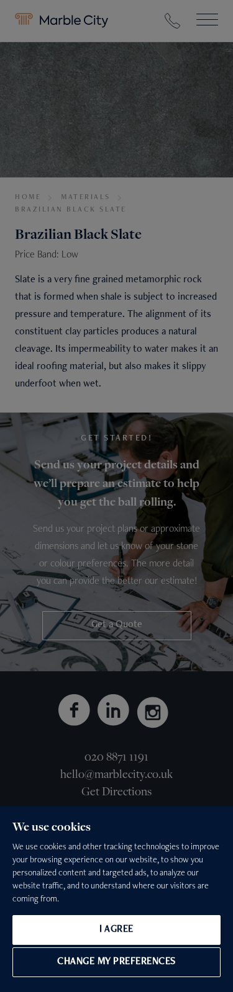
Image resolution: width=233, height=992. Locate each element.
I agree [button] (116, 930)
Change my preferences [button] (116, 962)
